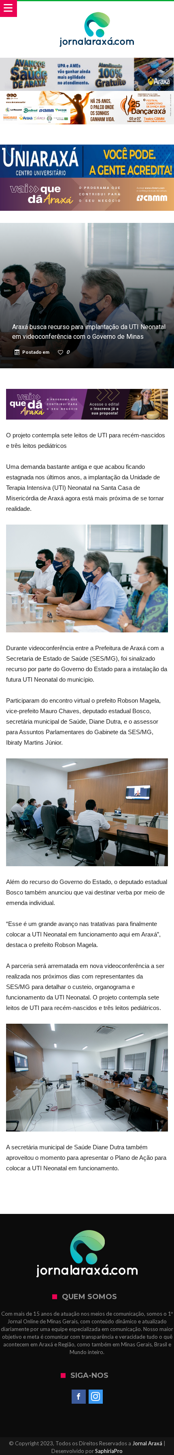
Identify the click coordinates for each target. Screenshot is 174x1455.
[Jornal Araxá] (97, 9)
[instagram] (96, 1397)
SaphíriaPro (109, 1451)
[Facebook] (79, 1397)
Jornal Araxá (147, 1443)
